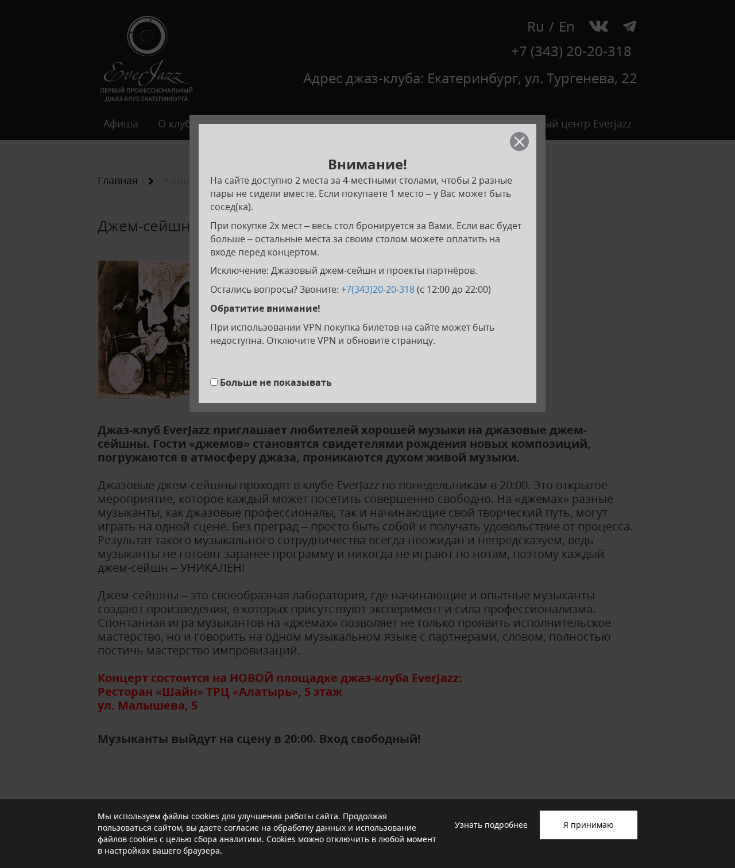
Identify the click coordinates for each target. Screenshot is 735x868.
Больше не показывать (276, 382)
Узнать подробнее (491, 824)
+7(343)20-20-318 (378, 289)
